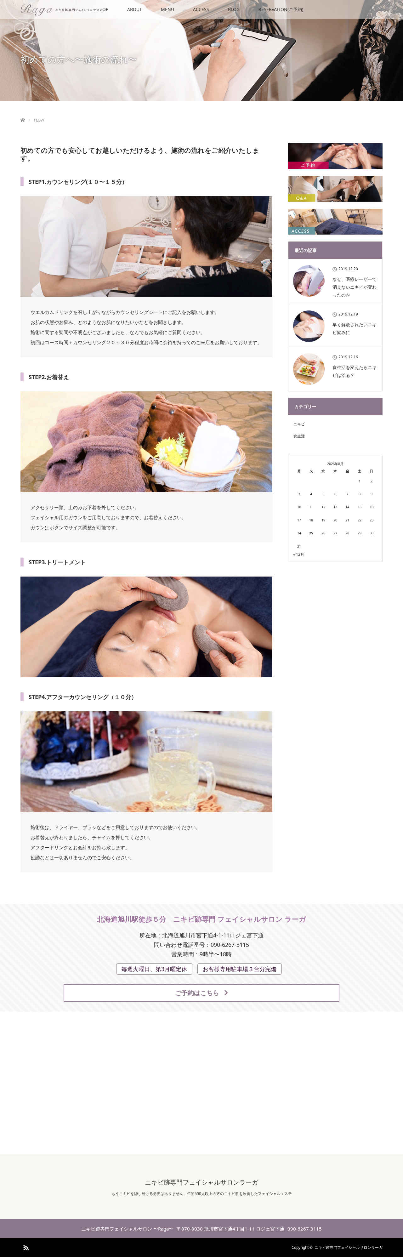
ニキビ (299, 424)
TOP (104, 9)
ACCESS (201, 9)
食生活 (299, 436)
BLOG (234, 9)
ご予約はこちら (197, 992)
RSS (25, 1246)
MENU (167, 9)
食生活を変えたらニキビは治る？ (354, 371)
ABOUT (134, 9)
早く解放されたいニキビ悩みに (354, 328)
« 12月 (298, 554)
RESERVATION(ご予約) (280, 9)
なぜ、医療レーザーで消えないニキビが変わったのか (354, 287)
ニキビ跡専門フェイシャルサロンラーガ (201, 1182)
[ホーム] (22, 112)
